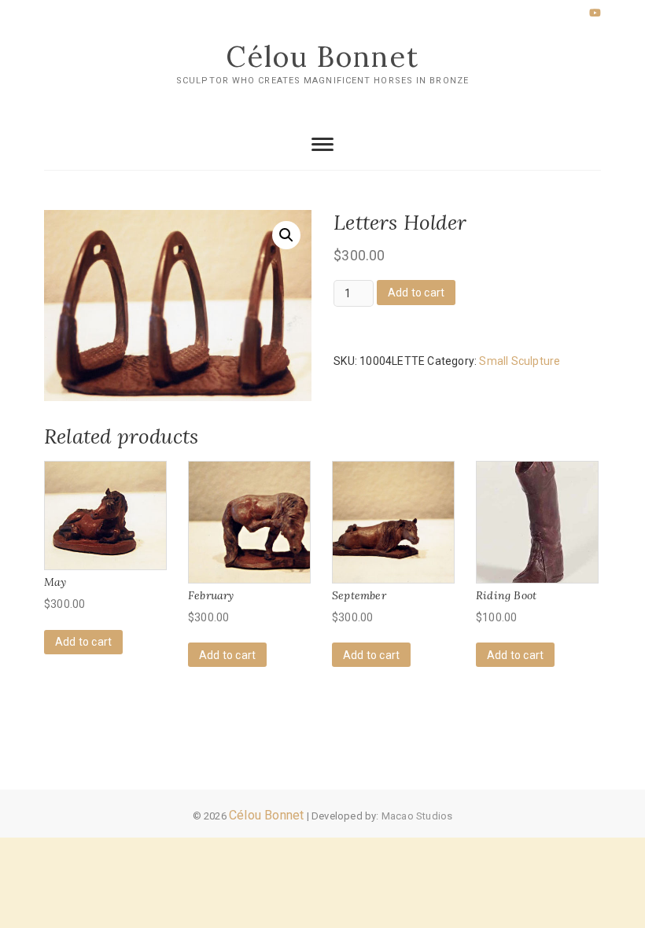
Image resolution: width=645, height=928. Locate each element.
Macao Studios (417, 816)
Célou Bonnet (322, 56)
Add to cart (416, 292)
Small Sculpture (519, 361)
